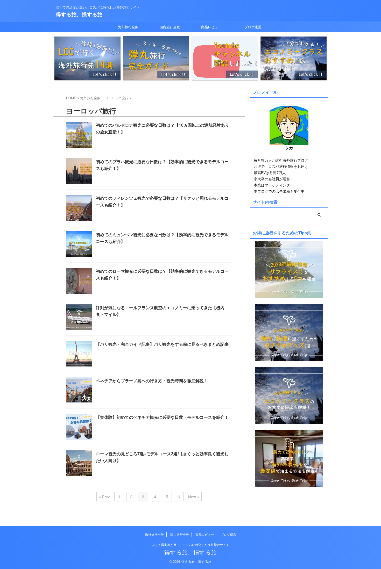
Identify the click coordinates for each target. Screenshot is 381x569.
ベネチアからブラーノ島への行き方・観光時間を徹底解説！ (152, 381)
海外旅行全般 (128, 26)
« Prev (104, 496)
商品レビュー (211, 26)
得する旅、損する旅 (79, 14)
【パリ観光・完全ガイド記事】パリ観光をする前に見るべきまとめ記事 (162, 344)
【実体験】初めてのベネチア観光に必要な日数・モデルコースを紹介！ (162, 417)
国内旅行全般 (170, 26)
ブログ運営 (252, 26)
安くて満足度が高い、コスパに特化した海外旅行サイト (190, 544)
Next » (193, 496)
